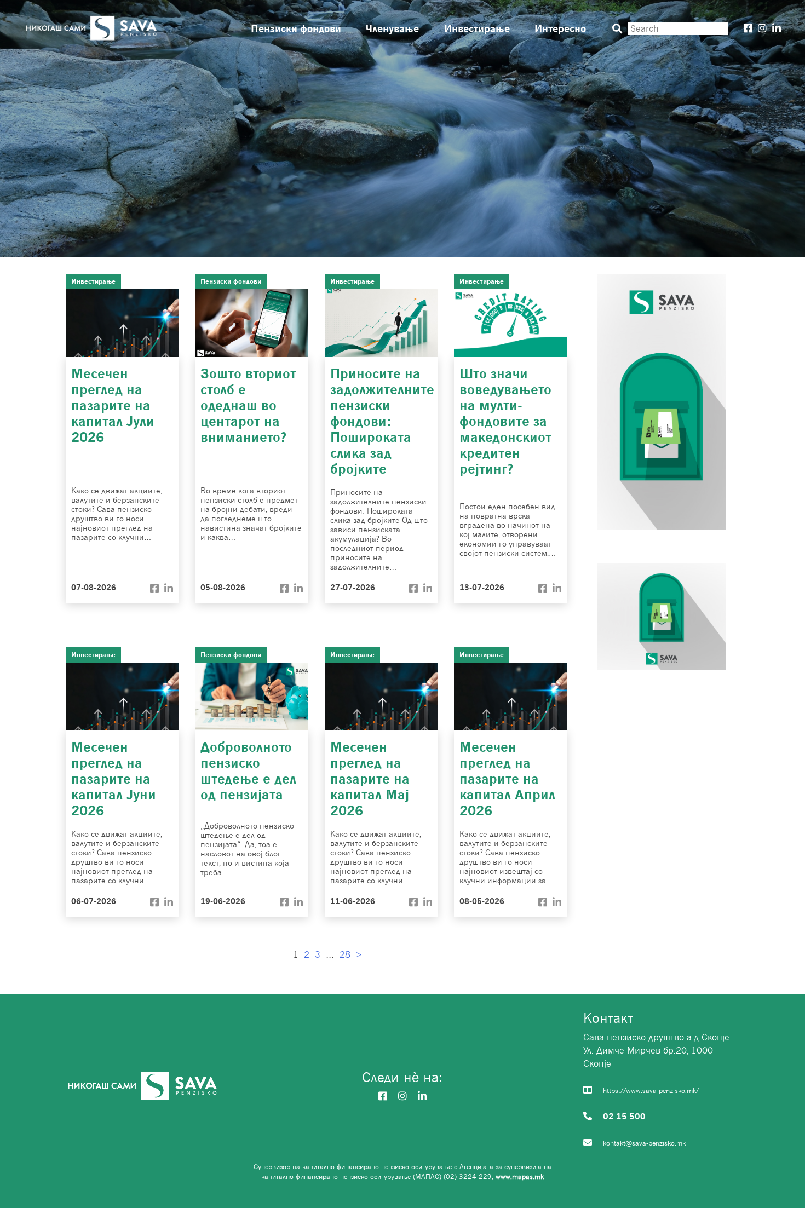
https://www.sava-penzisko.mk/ (651, 1090)
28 (345, 954)
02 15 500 (624, 1116)
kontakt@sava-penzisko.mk (644, 1143)
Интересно (560, 28)
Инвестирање (477, 28)
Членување (392, 28)
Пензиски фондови (296, 28)
